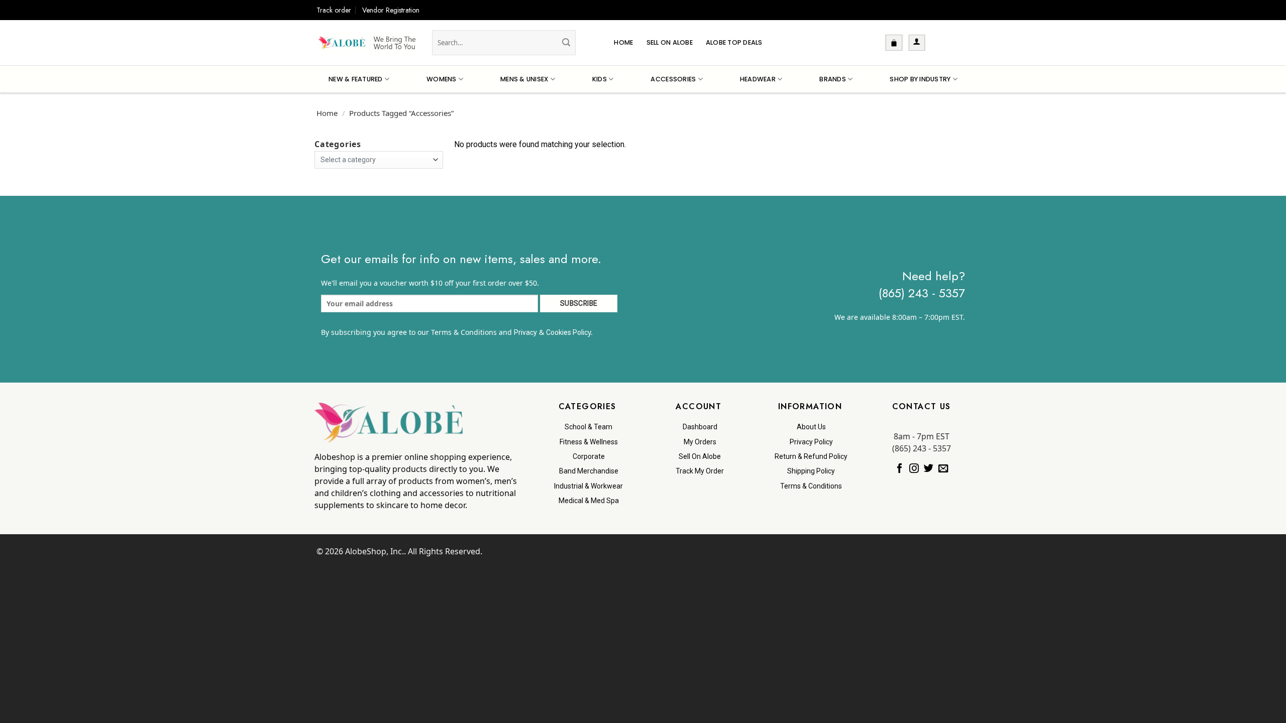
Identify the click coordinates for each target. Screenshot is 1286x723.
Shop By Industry (920, 79)
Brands (832, 79)
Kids (599, 79)
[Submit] (566, 42)
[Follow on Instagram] (914, 468)
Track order (333, 10)
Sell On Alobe (670, 42)
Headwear (758, 79)
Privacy (525, 332)
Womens (441, 79)
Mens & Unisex (524, 79)
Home (623, 42)
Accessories (673, 79)
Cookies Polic (567, 332)
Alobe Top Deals (734, 42)
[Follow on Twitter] (928, 468)
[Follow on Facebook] (899, 468)
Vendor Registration (390, 10)
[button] (894, 43)
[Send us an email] (943, 468)
